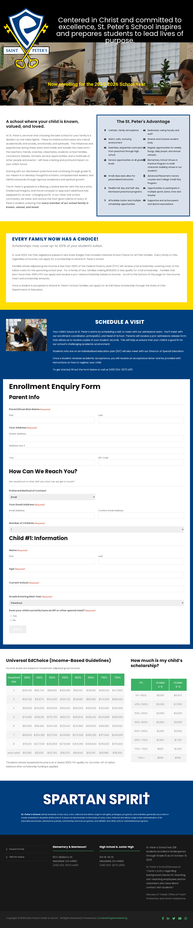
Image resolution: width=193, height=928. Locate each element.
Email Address (17, 510)
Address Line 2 (17, 445)
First (11, 415)
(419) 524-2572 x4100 (65, 865)
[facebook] (163, 918)
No (14, 620)
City (11, 457)
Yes (15, 615)
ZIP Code (103, 457)
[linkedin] (168, 918)
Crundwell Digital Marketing (112, 918)
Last (100, 415)
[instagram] (185, 918)
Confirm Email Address (110, 510)
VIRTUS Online (16, 856)
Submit (17, 629)
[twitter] (173, 918)
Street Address (17, 433)
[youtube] (179, 918)
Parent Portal (16, 849)
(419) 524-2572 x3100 (112, 865)
